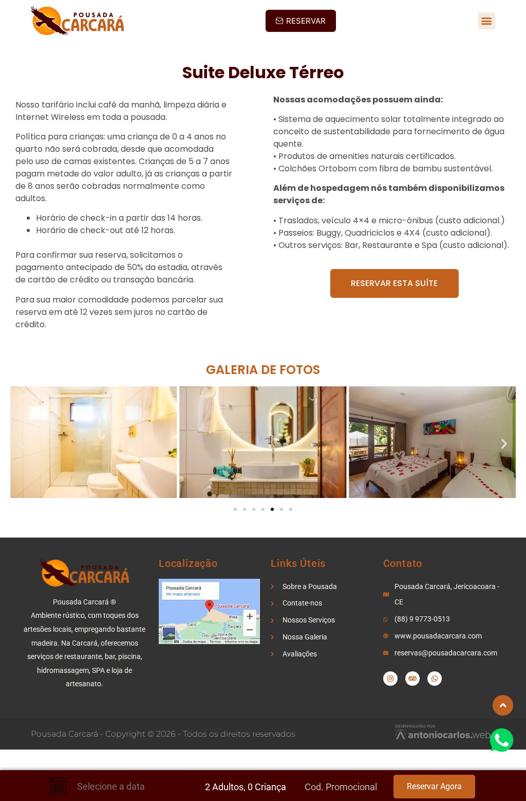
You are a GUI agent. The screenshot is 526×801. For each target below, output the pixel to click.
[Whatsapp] (434, 678)
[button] (486, 20)
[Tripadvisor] (412, 678)
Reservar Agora (434, 786)
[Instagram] (390, 678)
